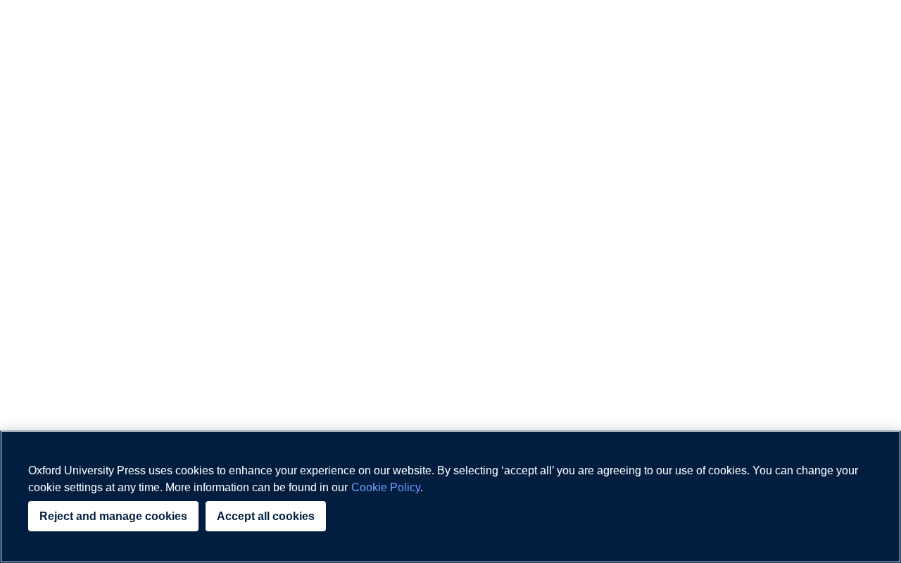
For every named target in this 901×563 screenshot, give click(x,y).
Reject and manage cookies (113, 516)
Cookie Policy (385, 487)
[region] (450, 497)
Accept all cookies (266, 516)
